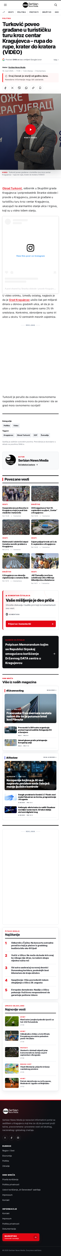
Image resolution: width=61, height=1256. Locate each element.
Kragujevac (8, 435)
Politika (21, 12)
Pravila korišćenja (10, 1179)
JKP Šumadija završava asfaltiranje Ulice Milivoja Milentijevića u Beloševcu (42, 577)
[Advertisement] (30, 358)
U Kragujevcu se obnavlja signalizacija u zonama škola (15, 576)
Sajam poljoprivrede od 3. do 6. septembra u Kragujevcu (44, 542)
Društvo (46, 12)
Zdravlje (6, 1166)
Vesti (11, 12)
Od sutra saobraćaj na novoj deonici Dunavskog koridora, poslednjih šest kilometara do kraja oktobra (30, 970)
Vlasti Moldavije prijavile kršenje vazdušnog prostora (35, 1068)
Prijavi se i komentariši (30, 624)
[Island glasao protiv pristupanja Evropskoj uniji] (11, 742)
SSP (35, 435)
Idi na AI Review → (50, 757)
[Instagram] (18, 1137)
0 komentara (40, 71)
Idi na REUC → (51, 690)
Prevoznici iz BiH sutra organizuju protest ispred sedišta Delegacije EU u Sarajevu (35, 729)
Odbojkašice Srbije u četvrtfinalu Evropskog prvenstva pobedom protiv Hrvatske (35, 1036)
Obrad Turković (12, 188)
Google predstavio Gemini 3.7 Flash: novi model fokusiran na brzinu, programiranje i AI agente (37, 797)
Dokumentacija (9, 1229)
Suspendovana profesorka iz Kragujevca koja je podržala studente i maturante (15, 510)
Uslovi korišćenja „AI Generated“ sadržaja (21, 1189)
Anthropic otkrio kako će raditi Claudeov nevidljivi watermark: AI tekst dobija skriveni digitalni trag (36, 809)
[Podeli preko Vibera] (19, 88)
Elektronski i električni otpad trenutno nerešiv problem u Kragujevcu (15, 544)
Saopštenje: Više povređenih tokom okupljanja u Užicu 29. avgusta (29, 981)
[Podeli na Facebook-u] (5, 88)
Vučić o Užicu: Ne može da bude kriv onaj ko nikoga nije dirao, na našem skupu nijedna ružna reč (32, 958)
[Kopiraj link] (33, 88)
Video (15, 426)
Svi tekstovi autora (26, 464)
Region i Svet (25, 1064)
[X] (5, 1137)
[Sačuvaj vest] (40, 88)
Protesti (33, 12)
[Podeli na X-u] (12, 88)
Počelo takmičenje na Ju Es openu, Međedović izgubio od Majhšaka (35, 1082)
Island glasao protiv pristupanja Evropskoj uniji (32, 741)
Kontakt (5, 1200)
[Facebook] (11, 1137)
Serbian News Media (16, 67)
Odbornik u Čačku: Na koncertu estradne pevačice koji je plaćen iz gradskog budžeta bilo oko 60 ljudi (32, 945)
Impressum (7, 1195)
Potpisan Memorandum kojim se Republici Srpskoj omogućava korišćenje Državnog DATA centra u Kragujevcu (26, 654)
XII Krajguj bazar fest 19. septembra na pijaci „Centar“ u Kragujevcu (44, 510)
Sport (22, 1017)
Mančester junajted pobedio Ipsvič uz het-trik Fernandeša (37, 1020)
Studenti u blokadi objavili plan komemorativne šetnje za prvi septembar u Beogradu (34, 1052)
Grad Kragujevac (19, 299)
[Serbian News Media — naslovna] (30, 5)
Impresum (6, 1218)
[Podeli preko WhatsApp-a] (26, 88)
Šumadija (45, 435)
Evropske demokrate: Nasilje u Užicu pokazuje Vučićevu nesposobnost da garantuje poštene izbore (30, 992)
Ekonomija (7, 1156)
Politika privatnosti (10, 1184)
